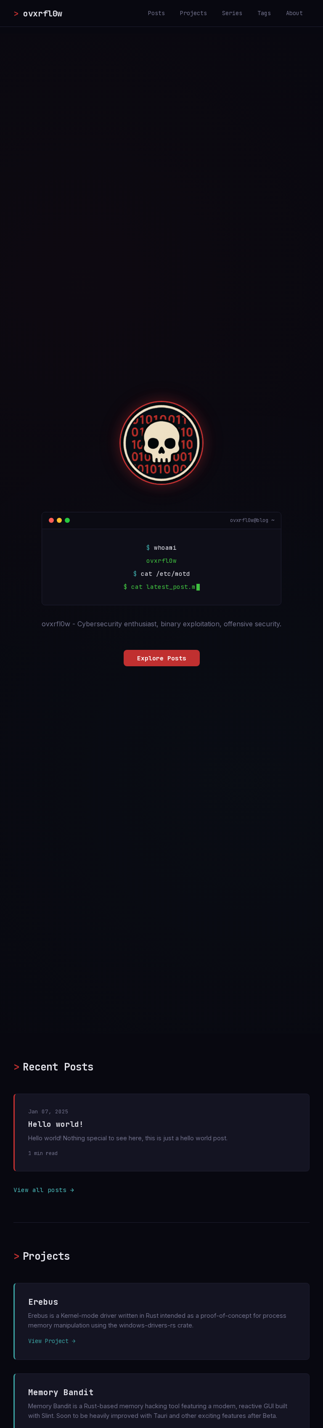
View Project (48, 1341)
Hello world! (56, 1124)
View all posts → (43, 1190)
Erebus (43, 1301)
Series (232, 13)
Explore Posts (161, 658)
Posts (156, 13)
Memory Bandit (61, 1392)
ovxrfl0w (37, 13)
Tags (264, 13)
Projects (193, 13)
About (294, 13)
